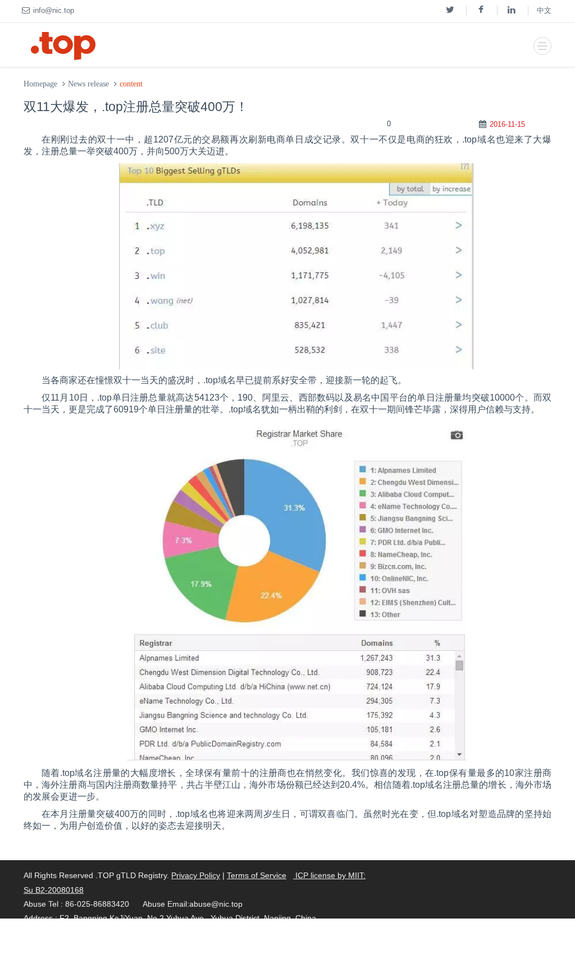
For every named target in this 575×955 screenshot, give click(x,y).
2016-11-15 (507, 124)
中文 (544, 10)
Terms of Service (256, 875)
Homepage (40, 84)
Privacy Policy (195, 875)
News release (88, 84)
